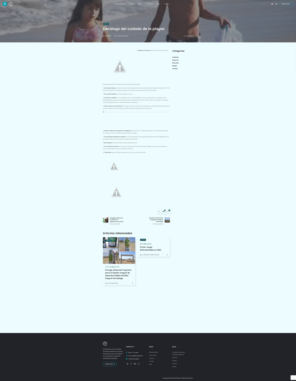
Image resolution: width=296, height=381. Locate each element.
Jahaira (109, 36)
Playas (174, 366)
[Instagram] (138, 363)
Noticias (174, 357)
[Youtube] (134, 363)
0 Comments (189, 36)
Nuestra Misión (153, 352)
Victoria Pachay (113, 283)
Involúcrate (152, 355)
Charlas (174, 363)
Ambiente (106, 24)
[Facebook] (131, 363)
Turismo (175, 68)
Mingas (174, 66)
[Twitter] (127, 363)
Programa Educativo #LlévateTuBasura (178, 353)
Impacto (151, 358)
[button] (271, 4)
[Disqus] (136, 307)
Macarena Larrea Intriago (151, 254)
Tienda (151, 361)
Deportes (175, 60)
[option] (119, 262)
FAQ (150, 364)
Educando (175, 63)
